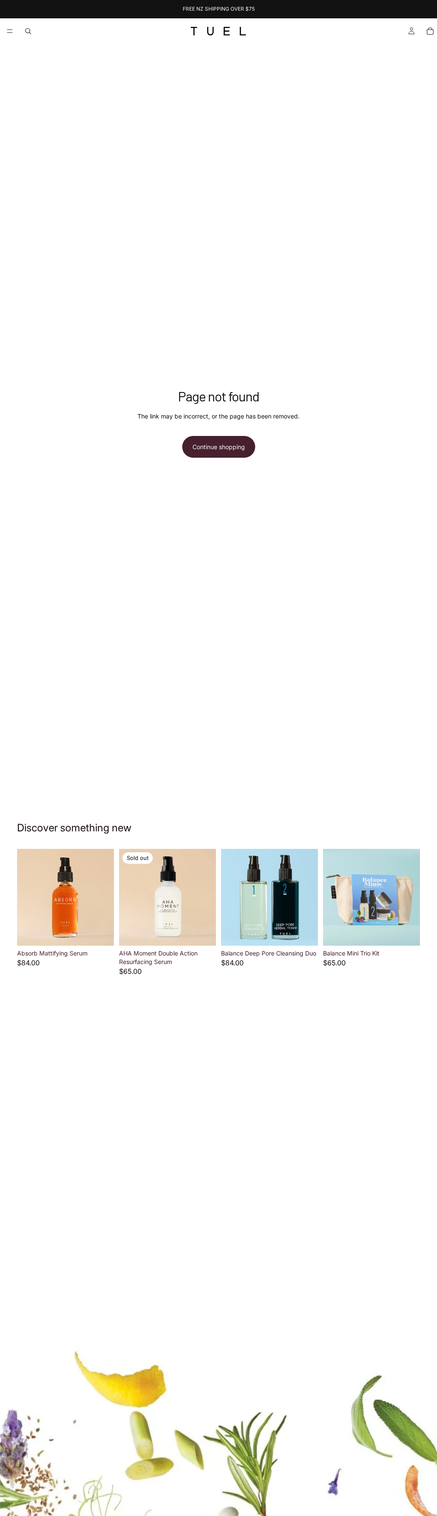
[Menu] (10, 31)
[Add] (100, 933)
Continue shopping (218, 446)
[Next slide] (104, 897)
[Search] (28, 31)
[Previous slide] (26, 897)
